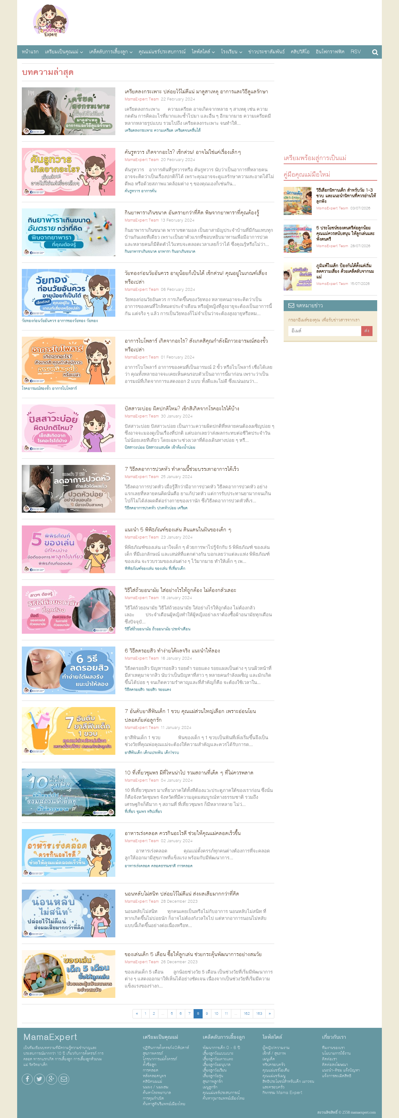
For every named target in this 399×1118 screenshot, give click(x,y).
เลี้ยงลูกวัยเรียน (215, 1070)
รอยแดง (164, 689)
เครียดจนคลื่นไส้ (187, 130)
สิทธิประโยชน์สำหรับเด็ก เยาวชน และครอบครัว (288, 1084)
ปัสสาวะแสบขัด (158, 447)
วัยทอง (92, 320)
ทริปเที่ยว (154, 811)
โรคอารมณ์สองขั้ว (36, 388)
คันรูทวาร (132, 191)
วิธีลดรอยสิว (135, 689)
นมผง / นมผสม (155, 1087)
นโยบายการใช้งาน (336, 1053)
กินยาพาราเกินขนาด (141, 251)
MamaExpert (50, 22)
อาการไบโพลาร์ (64, 388)
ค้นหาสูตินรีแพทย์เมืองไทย (164, 1104)
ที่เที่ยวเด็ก (177, 568)
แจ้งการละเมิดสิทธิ (336, 1076)
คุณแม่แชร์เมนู (274, 1076)
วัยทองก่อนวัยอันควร (39, 320)
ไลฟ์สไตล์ (201, 52)
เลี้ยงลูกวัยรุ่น (213, 1076)
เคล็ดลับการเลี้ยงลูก (108, 52)
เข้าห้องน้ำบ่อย (183, 447)
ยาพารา (164, 251)
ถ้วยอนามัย (161, 629)
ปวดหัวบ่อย (166, 508)
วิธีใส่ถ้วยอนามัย (138, 629)
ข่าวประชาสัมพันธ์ (266, 52)
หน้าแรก (30, 52)
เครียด (182, 508)
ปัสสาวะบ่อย (135, 447)
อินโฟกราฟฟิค (330, 52)
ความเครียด (163, 130)
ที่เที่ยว (130, 811)
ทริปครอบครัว (273, 1064)
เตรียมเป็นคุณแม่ (61, 52)
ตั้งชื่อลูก (149, 1064)
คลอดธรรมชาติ (163, 865)
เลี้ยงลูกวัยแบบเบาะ (218, 1053)
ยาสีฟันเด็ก (133, 752)
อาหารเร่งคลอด (137, 865)
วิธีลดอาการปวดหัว (140, 508)
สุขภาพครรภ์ (153, 1053)
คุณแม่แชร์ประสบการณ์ (162, 52)
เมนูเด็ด (268, 1059)
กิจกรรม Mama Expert (282, 1093)
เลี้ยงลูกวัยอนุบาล (216, 1064)
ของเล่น (161, 568)
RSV (356, 52)
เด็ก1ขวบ (171, 752)
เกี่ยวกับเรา (334, 1037)
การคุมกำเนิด (153, 1098)
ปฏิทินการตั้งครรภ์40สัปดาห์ (166, 1048)
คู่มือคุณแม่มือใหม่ (307, 174)
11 (226, 1014)
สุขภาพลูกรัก (213, 1081)
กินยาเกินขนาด (183, 251)
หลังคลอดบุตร (154, 1076)
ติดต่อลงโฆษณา (335, 1064)
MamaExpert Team (142, 99)
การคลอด (185, 865)
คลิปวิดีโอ (300, 52)
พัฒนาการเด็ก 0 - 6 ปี (221, 1048)
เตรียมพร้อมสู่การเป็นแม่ (315, 158)
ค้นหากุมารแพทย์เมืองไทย (223, 1098)
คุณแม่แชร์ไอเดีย (275, 1070)
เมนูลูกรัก (210, 1087)
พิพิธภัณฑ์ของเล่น (139, 568)
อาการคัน (148, 191)
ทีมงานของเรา (333, 1048)
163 (259, 1014)
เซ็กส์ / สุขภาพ (274, 1053)
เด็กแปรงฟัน (153, 752)
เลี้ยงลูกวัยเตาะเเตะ (218, 1059)
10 (216, 1014)
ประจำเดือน (180, 629)
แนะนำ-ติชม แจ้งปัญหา (341, 1070)
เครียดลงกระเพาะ (139, 130)
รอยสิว (151, 689)
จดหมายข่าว (308, 305)
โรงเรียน (229, 52)
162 (247, 1014)
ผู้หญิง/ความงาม (276, 1048)
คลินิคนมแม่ (152, 1081)
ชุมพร (141, 811)
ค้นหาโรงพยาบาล (157, 1093)
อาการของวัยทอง (71, 320)
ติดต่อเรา (329, 1059)
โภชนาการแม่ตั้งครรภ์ (160, 1059)
